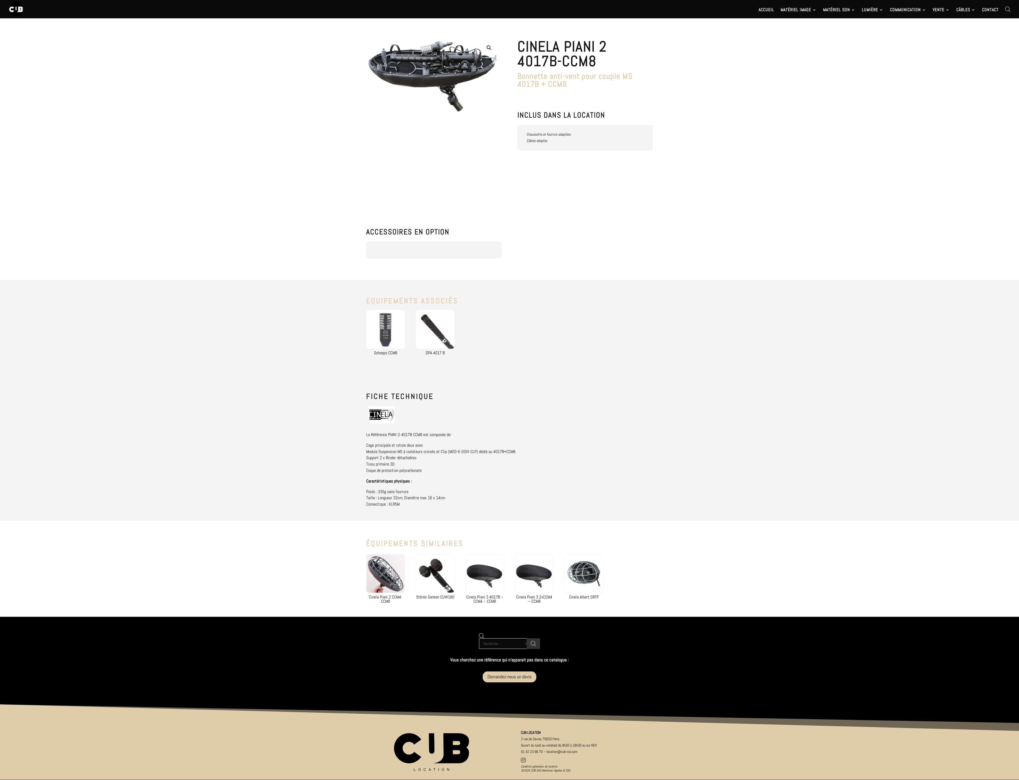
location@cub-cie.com (561, 751)
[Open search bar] (1008, 9)
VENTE (938, 10)
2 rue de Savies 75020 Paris (540, 738)
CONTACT (990, 10)
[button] (489, 48)
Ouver (559, 745)
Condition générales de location (539, 766)
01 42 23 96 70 (532, 751)
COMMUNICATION (905, 10)
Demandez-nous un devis (509, 677)
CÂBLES (963, 10)
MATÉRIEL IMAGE (796, 10)
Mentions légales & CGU (556, 770)
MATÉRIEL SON (836, 10)
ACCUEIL (766, 10)
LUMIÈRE (870, 10)
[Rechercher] (533, 643)
